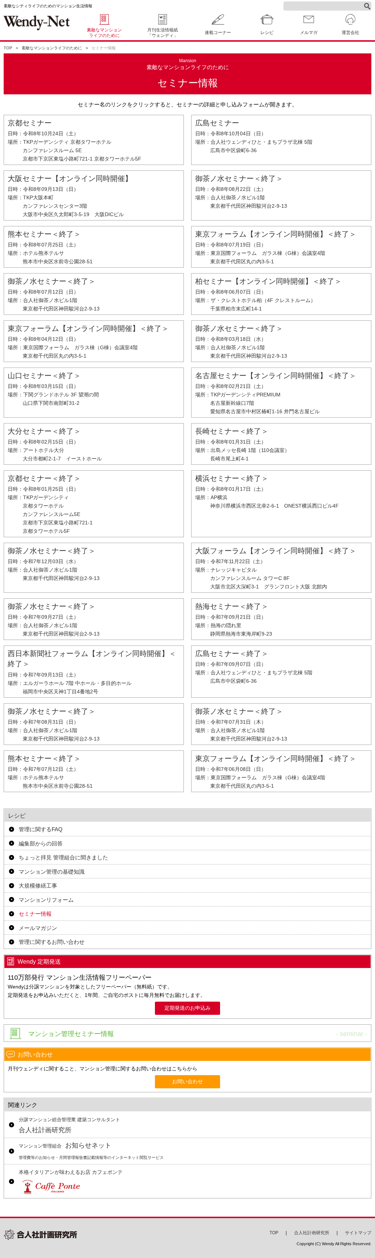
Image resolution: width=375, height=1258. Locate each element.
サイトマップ (358, 1232)
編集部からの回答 (41, 843)
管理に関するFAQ (41, 829)
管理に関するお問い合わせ (52, 942)
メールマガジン (38, 928)
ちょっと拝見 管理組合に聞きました (63, 857)
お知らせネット (91, 1151)
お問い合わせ (187, 1081)
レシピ (17, 816)
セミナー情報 (35, 914)
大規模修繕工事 (38, 885)
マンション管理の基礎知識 (52, 872)
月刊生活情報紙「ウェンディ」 (162, 32)
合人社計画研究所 (69, 1125)
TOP (8, 48)
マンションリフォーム (46, 900)
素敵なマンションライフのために (104, 32)
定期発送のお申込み (187, 1008)
